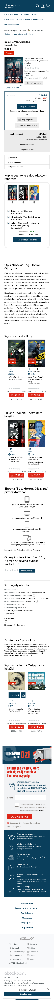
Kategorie (8, 14)
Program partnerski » (26, 834)
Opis (12, 158)
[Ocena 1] (25, 68)
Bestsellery (38, 19)
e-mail (10, 797)
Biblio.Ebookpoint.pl (19, 963)
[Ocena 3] (31, 68)
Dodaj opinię (26, 570)
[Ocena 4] (33, 68)
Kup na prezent (28, 119)
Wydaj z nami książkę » (26, 844)
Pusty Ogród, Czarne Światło (34, 710)
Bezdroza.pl (34, 952)
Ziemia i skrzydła (16, 709)
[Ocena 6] (38, 68)
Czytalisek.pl (16, 959)
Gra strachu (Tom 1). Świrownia (25, 217)
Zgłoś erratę (9, 614)
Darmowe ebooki (11, 24)
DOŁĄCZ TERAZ (19, 816)
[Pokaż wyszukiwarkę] (38, 6)
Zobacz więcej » (14, 826)
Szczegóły (14, 162)
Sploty (32, 959)
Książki (35, 14)
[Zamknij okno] (48, 989)
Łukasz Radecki (37, 58)
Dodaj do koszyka (27, 106)
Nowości (28, 19)
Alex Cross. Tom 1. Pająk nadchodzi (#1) (36, 379)
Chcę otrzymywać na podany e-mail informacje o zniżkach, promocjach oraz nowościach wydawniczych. (33, 807)
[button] (44, 355)
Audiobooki (26, 14)
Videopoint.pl (17, 956)
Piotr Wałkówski (14, 711)
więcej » (41, 810)
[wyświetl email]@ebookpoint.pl (33, 983)
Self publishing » (23, 887)
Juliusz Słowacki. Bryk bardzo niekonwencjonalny (25, 224)
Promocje (19, 19)
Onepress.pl (34, 944)
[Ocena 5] (36, 68)
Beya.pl (32, 956)
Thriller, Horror (19, 625)
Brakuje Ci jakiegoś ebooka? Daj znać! (30, 875)
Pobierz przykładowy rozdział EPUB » (18, 611)
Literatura (8, 625)
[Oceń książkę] (37, 68)
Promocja (9, 53)
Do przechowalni (27, 149)
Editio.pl (33, 948)
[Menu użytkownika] (43, 6)
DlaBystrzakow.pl (18, 952)
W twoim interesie (16, 377)
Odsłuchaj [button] (13, 695)
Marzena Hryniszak (15, 379)
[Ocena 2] (28, 68)
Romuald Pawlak (33, 713)
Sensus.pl (15, 948)
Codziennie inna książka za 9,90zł (17, 34)
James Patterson (34, 384)
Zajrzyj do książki (11, 87)
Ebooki (17, 14)
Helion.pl (15, 944)
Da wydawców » (23, 854)
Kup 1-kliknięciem (27, 125)
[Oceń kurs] (11, 570)
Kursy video (9, 19)
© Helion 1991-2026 (11, 977)
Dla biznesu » (22, 864)
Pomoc (36, 550)
